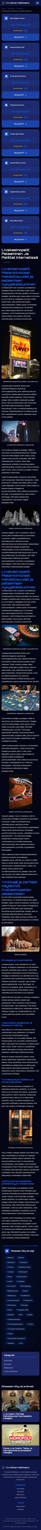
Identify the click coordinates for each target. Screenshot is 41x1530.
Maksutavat (8, 1368)
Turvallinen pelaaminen (16, 1329)
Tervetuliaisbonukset (15, 1324)
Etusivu (4, 8)
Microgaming (26, 1286)
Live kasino (12, 1286)
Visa (21, 1343)
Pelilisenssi (28, 1300)
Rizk (21, 1314)
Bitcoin (21, 1257)
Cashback (23, 1262)
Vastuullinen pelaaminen (16, 1338)
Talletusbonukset (14, 1319)
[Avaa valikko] (37, 3)
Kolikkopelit (23, 1272)
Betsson (11, 1257)
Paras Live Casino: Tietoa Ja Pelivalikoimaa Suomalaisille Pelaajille (17, 1450)
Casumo (11, 1267)
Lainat (10, 1281)
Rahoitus (11, 1314)
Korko (10, 1276)
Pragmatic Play (23, 1310)
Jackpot (11, 1272)
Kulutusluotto (22, 1276)
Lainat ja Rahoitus (11, 1371)
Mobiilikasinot (13, 1291)
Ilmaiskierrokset (24, 1267)
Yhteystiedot (20, 1506)
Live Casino (20, 8)
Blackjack (11, 1262)
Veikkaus (11, 1343)
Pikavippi (24, 1305)
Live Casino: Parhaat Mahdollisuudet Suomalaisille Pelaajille (17, 1416)
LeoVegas (21, 1281)
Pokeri (10, 1310)
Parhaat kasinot (13, 1300)
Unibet (10, 1334)
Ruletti (30, 1314)
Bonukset (7, 1364)
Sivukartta (20, 1509)
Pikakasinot (12, 1305)
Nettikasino (12, 1295)
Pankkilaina (25, 1295)
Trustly (30, 1324)
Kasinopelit (11, 8)
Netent (25, 1291)
